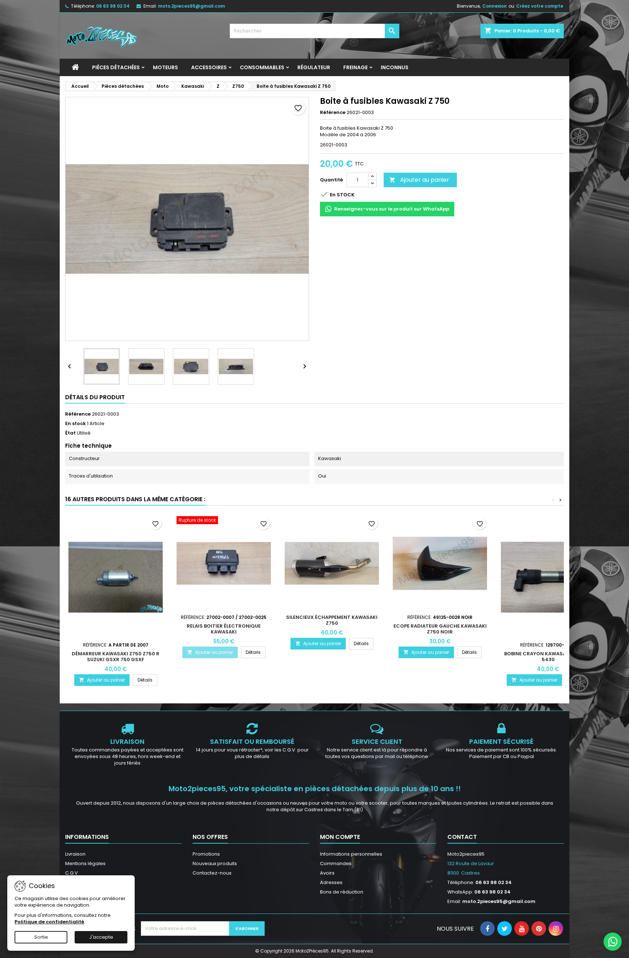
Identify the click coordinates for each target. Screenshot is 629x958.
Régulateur (313, 67)
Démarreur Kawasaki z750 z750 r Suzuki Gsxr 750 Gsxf (115, 656)
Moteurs (165, 67)
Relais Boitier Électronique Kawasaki (224, 629)
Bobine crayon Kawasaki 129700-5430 (548, 656)
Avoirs (327, 872)
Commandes (336, 863)
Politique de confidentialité (49, 921)
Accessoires (209, 67)
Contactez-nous (212, 872)
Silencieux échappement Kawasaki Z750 (331, 620)
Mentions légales (85, 863)
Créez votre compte (539, 6)
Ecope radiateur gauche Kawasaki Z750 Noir (440, 629)
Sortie (41, 937)
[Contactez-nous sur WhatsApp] (613, 942)
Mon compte (340, 837)
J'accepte (101, 937)
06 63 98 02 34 (113, 6)
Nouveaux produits (215, 863)
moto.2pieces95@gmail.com (191, 6)
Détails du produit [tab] (95, 397)
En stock (75, 423)
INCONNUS (394, 67)
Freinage (355, 67)
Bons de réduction (341, 891)
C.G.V (71, 872)
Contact (462, 837)
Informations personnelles (351, 854)
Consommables (262, 67)
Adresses (331, 882)
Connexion (494, 6)
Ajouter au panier (419, 180)
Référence (332, 112)
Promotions (206, 854)
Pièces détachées (116, 67)
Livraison (75, 854)
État (70, 433)
